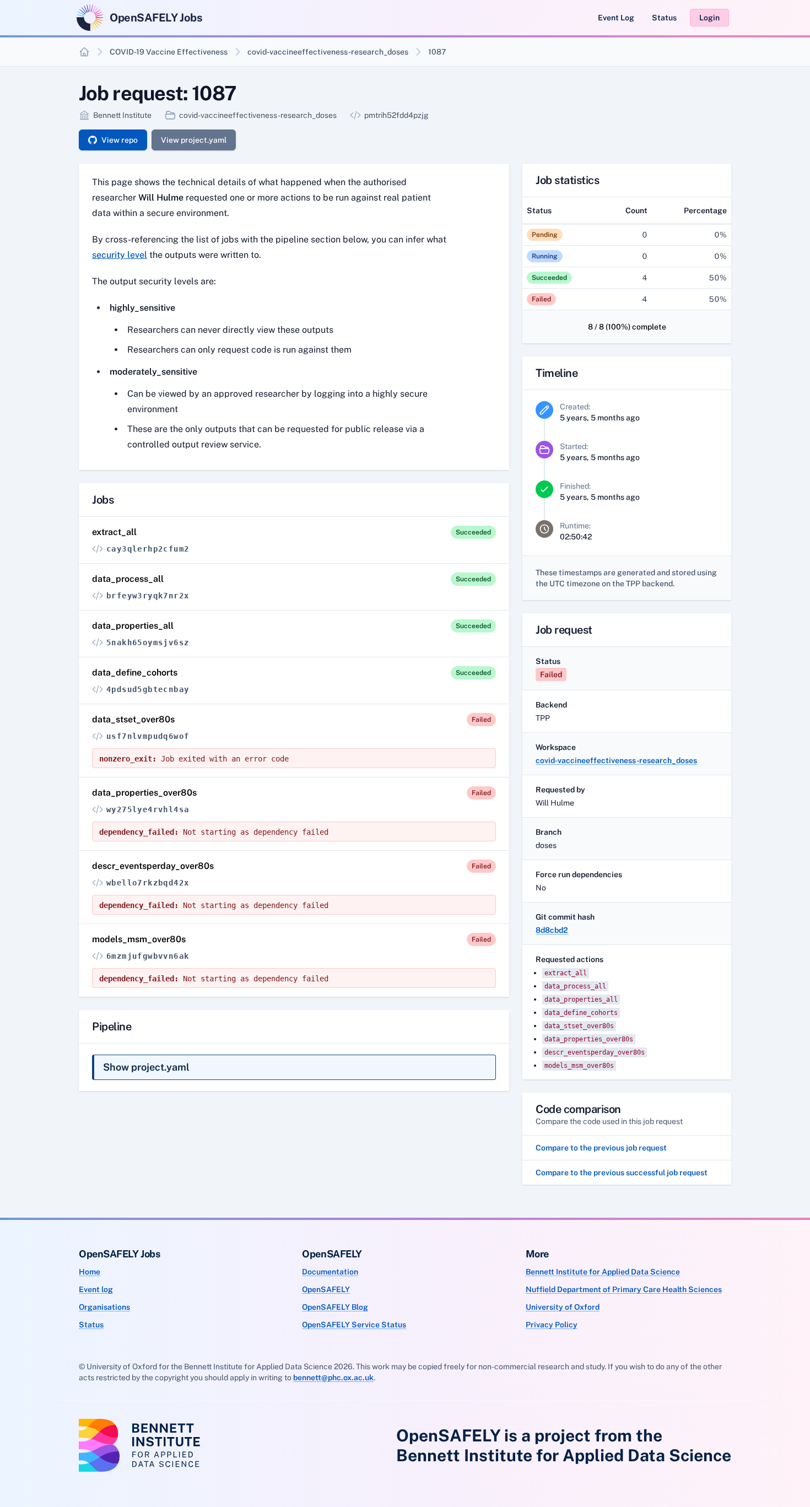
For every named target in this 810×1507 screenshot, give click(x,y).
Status (664, 17)
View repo (119, 140)
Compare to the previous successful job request (622, 1172)
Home (89, 1271)
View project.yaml (193, 140)
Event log (96, 1289)
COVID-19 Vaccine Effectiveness (169, 51)
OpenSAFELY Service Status (354, 1324)
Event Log (616, 17)
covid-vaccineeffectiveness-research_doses (327, 51)
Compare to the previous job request (601, 1147)
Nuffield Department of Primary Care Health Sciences (624, 1289)
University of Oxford (563, 1307)
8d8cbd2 (552, 930)
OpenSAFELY (326, 1289)
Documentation (330, 1271)
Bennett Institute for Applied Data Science (603, 1271)
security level (119, 255)
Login (709, 17)
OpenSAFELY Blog (335, 1307)
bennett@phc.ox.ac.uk (333, 1377)
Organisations (104, 1307)
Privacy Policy (551, 1324)
